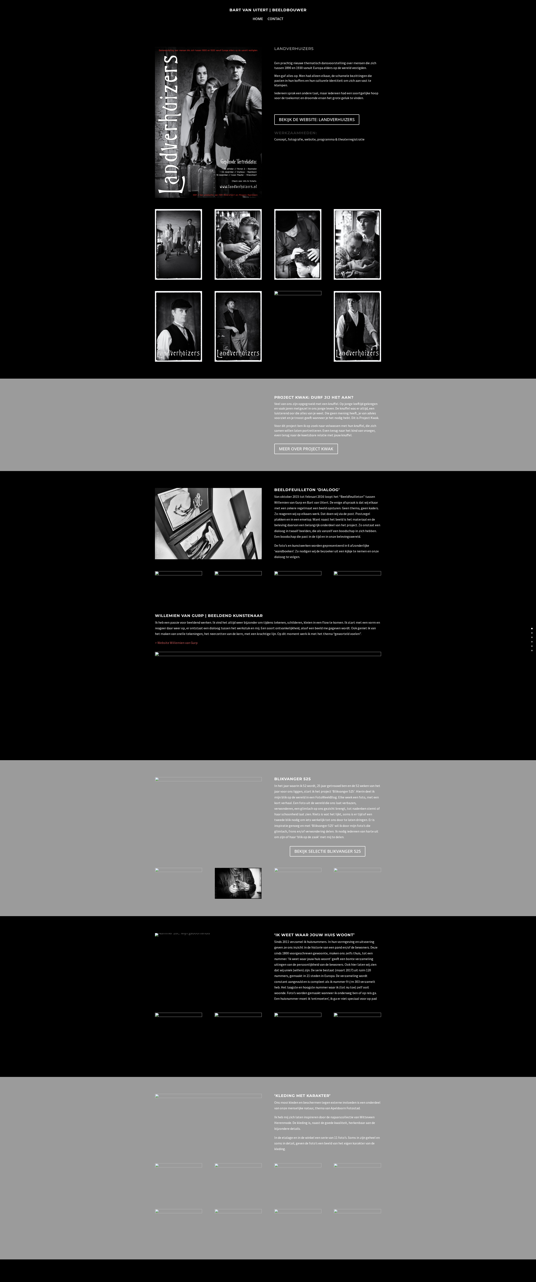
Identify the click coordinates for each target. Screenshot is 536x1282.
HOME (258, 19)
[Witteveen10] (297, 1212)
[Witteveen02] (238, 1166)
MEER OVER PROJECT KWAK (306, 449)
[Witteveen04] (297, 1166)
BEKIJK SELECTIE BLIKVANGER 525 (327, 851)
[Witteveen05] (357, 1166)
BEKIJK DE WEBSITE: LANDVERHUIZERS (317, 119)
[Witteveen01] (178, 1166)
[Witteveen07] (238, 1212)
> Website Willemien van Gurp (176, 643)
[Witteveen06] (178, 1212)
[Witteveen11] (357, 1212)
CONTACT (275, 19)
